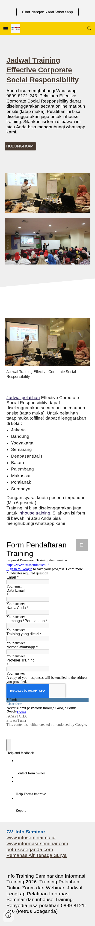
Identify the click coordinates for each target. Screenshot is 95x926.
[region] (47, 11)
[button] (5, 28)
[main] (47, 97)
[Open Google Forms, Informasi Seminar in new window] (82, 545)
